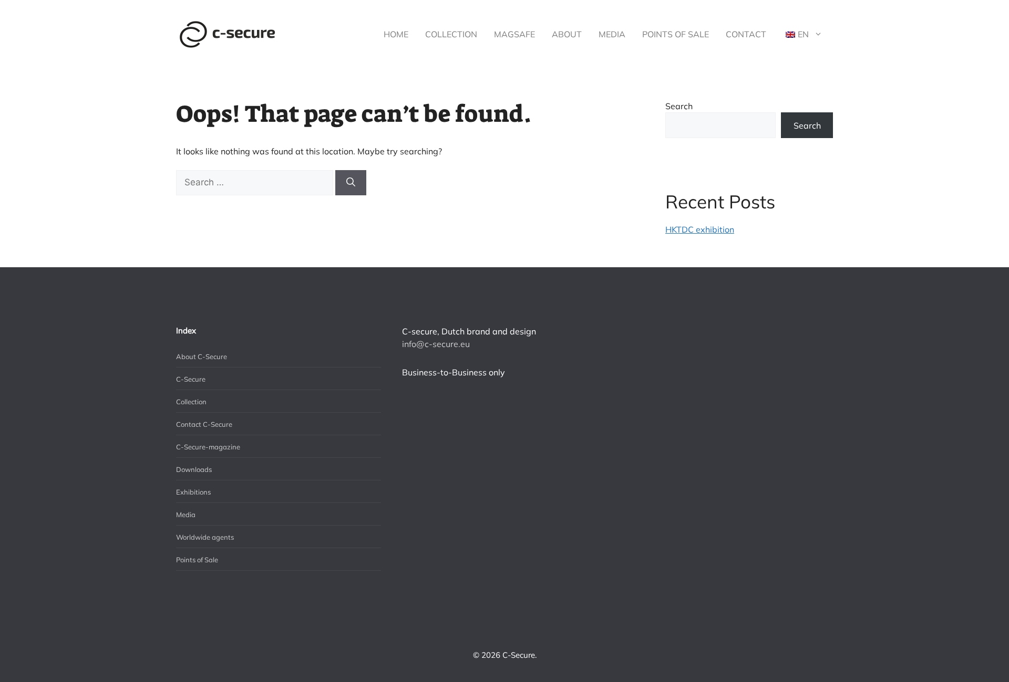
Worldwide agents (205, 537)
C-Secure (190, 379)
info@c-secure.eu (436, 344)
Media (612, 34)
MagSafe (514, 34)
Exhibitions (193, 492)
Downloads (194, 469)
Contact (746, 34)
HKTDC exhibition (699, 229)
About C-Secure (201, 356)
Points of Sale (675, 34)
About (567, 34)
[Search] (350, 182)
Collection (451, 34)
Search (679, 106)
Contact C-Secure (204, 424)
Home (396, 34)
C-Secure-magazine (208, 447)
